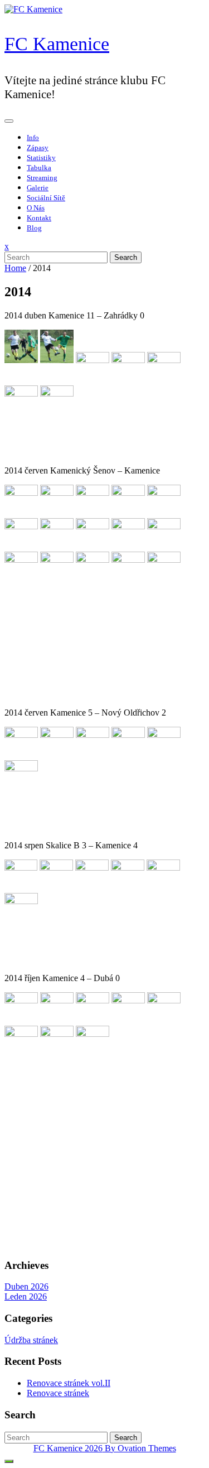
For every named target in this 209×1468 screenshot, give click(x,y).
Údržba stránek (31, 1340)
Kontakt (39, 218)
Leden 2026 (25, 1296)
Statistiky (41, 157)
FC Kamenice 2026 (104, 1448)
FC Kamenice (56, 43)
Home (15, 268)
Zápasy (37, 147)
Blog (34, 228)
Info (33, 137)
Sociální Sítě (46, 198)
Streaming (42, 177)
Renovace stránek (58, 1393)
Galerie (37, 188)
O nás (36, 208)
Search (125, 257)
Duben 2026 (26, 1286)
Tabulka (39, 167)
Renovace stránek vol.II (68, 1383)
